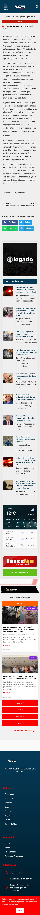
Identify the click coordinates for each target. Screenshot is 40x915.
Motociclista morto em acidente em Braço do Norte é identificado (26, 439)
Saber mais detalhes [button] (10, 904)
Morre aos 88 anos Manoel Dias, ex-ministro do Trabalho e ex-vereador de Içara (26, 418)
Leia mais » (7, 646)
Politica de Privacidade (14, 856)
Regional (8, 815)
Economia (9, 798)
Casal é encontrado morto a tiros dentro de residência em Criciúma (26, 376)
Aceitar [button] (20, 911)
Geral (20, 21)
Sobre (7, 843)
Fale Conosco (10, 852)
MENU (6, 9)
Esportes (8, 803)
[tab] (20, 603)
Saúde (7, 820)
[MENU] (6, 6)
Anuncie (8, 848)
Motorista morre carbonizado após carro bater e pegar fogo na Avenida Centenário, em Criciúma (18, 629)
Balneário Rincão (12, 824)
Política (8, 811)
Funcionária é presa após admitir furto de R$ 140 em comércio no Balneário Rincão (26, 290)
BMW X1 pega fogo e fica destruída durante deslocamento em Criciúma (25, 334)
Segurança (9, 794)
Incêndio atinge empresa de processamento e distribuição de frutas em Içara (26, 352)
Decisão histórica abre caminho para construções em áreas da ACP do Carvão (19, 677)
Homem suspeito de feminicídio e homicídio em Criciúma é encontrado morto (26, 397)
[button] (37, 7)
